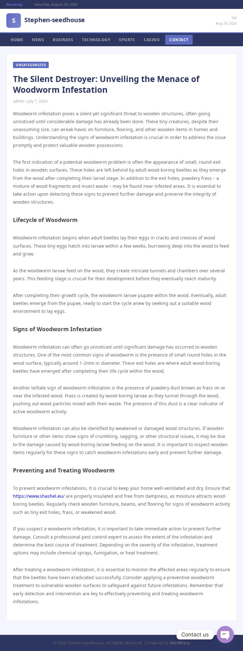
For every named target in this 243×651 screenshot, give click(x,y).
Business (63, 39)
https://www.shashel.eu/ (39, 496)
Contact (179, 39)
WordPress (180, 643)
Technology (96, 39)
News (38, 39)
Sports (127, 39)
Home (17, 39)
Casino (152, 39)
